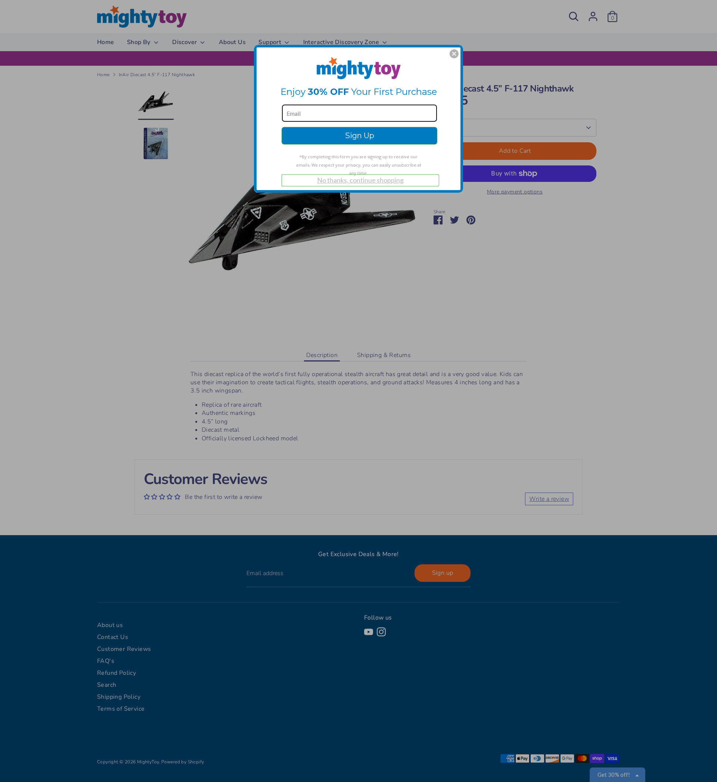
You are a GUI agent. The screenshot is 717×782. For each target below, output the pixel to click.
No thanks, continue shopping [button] (360, 180)
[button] (454, 53)
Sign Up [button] (359, 135)
